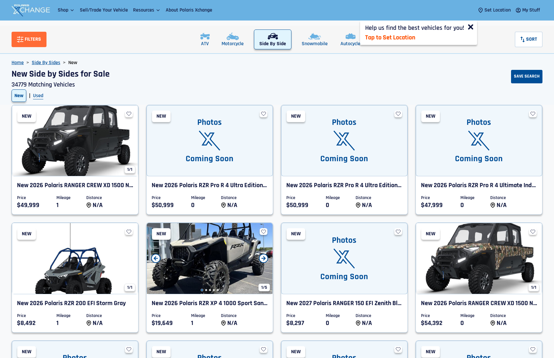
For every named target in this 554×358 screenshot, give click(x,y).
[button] (66, 10)
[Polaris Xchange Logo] (31, 10)
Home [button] (18, 62)
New (18, 95)
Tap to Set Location (390, 37)
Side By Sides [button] (46, 62)
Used (38, 95)
